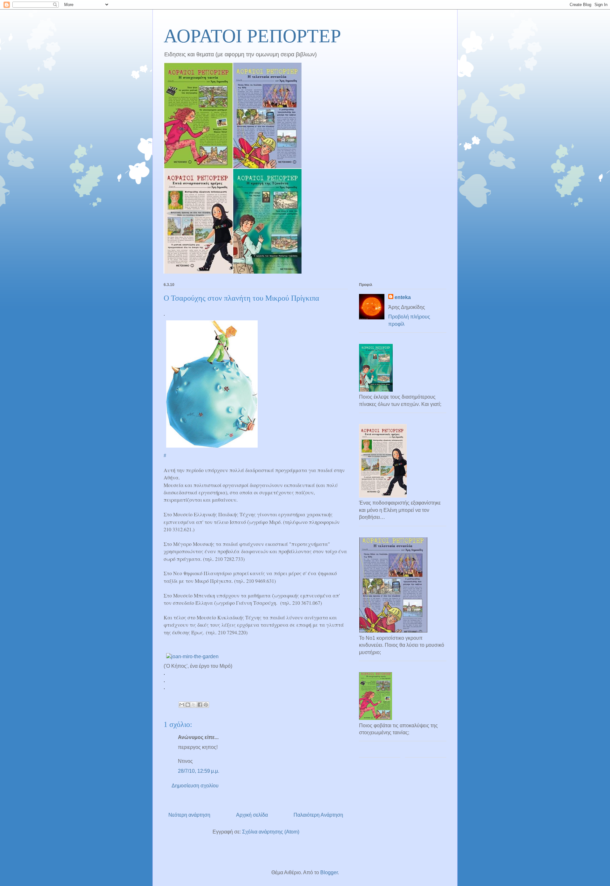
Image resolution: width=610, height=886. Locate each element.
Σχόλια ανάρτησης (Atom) (270, 831)
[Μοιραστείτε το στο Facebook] (200, 704)
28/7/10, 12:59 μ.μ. (198, 771)
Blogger (329, 872)
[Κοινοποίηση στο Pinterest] (206, 704)
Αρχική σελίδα (252, 815)
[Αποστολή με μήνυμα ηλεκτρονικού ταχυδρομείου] (182, 704)
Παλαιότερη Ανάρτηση (318, 815)
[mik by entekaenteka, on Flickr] (212, 448)
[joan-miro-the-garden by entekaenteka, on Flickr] (192, 656)
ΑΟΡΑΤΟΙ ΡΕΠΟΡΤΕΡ (252, 35)
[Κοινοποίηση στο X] (194, 704)
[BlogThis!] (188, 704)
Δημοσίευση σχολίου (195, 785)
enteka (403, 297)
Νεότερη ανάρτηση (189, 815)
